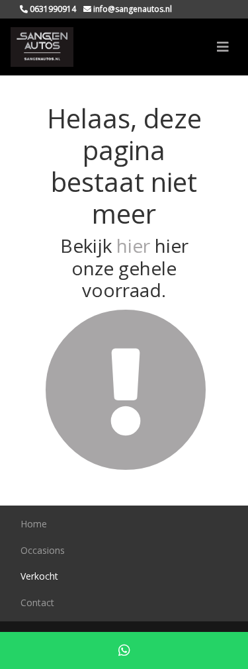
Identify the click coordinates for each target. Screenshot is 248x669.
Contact (37, 602)
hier (133, 245)
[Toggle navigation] (222, 47)
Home (34, 523)
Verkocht (39, 576)
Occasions (43, 550)
